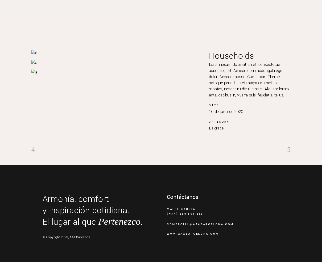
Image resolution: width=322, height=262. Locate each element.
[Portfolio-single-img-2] (115, 62)
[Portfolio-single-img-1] (115, 53)
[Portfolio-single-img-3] (115, 72)
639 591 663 (191, 214)
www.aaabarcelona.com (193, 234)
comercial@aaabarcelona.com (200, 224)
